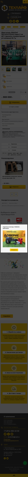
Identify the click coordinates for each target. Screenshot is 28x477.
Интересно (14, 249)
